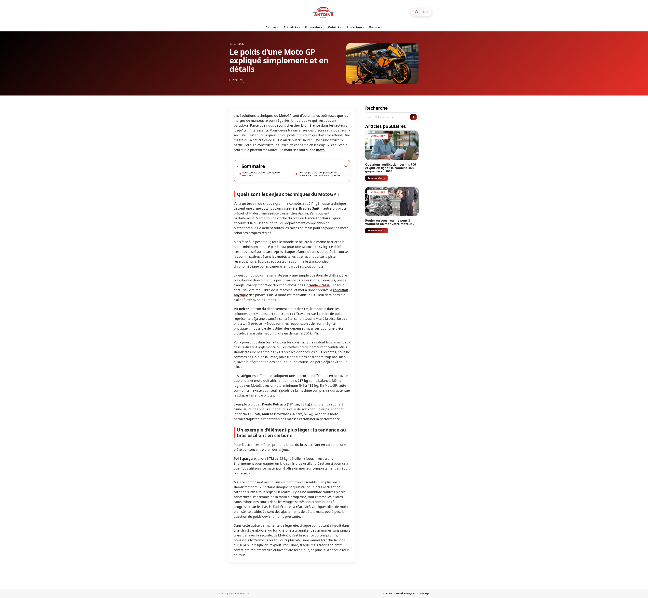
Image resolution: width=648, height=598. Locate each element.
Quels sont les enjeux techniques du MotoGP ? (261, 174)
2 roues (237, 80)
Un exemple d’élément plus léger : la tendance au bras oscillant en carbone (319, 174)
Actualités (377, 136)
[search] (416, 12)
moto (320, 150)
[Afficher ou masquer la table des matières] (306, 166)
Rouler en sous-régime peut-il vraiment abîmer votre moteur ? (389, 222)
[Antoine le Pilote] (324, 12)
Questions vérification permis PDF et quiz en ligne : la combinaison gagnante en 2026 (390, 167)
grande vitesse (318, 285)
